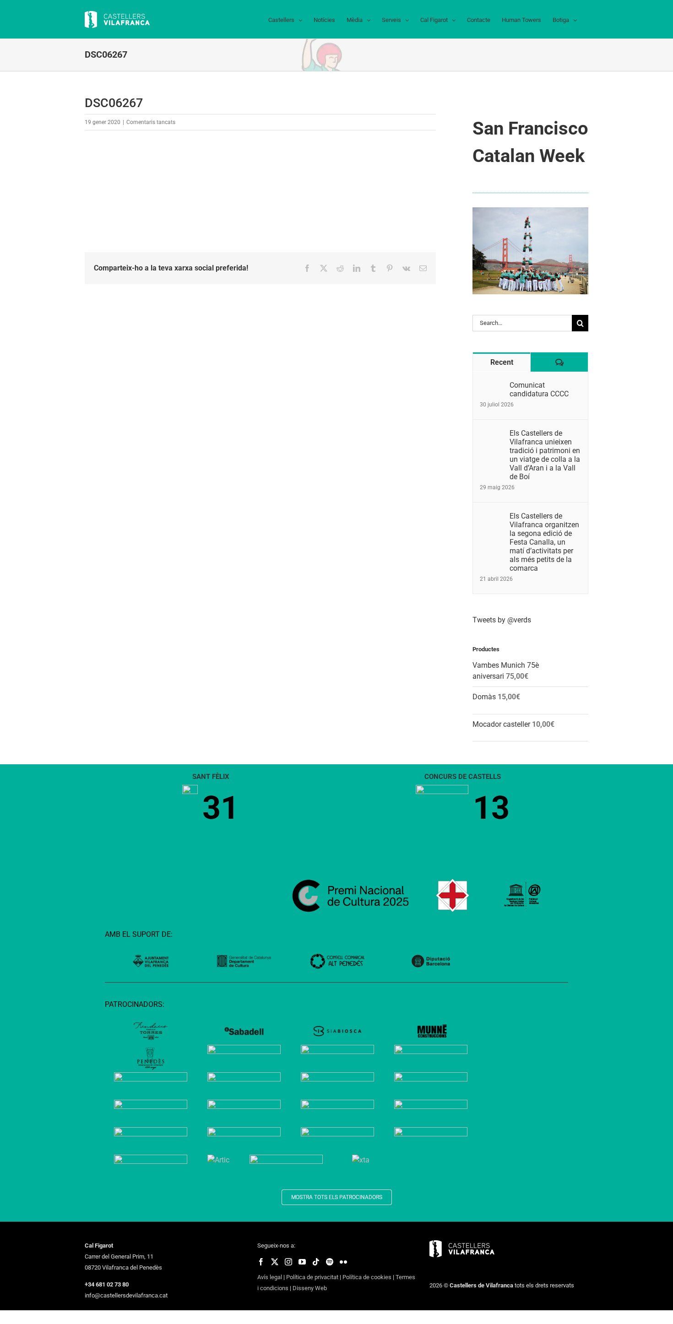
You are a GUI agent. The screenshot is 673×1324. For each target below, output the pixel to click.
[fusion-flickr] (343, 1261)
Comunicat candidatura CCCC (539, 389)
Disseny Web (310, 1288)
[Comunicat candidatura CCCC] (492, 386)
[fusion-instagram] (288, 1261)
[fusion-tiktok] (316, 1261)
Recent (501, 362)
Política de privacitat (312, 1277)
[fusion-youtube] (302, 1261)
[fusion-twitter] (274, 1261)
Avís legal (269, 1277)
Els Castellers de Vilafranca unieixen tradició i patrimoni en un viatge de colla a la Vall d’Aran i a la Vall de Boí (545, 455)
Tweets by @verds (501, 620)
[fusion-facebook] (261, 1261)
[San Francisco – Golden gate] (530, 210)
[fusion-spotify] (329, 1261)
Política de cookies (366, 1277)
